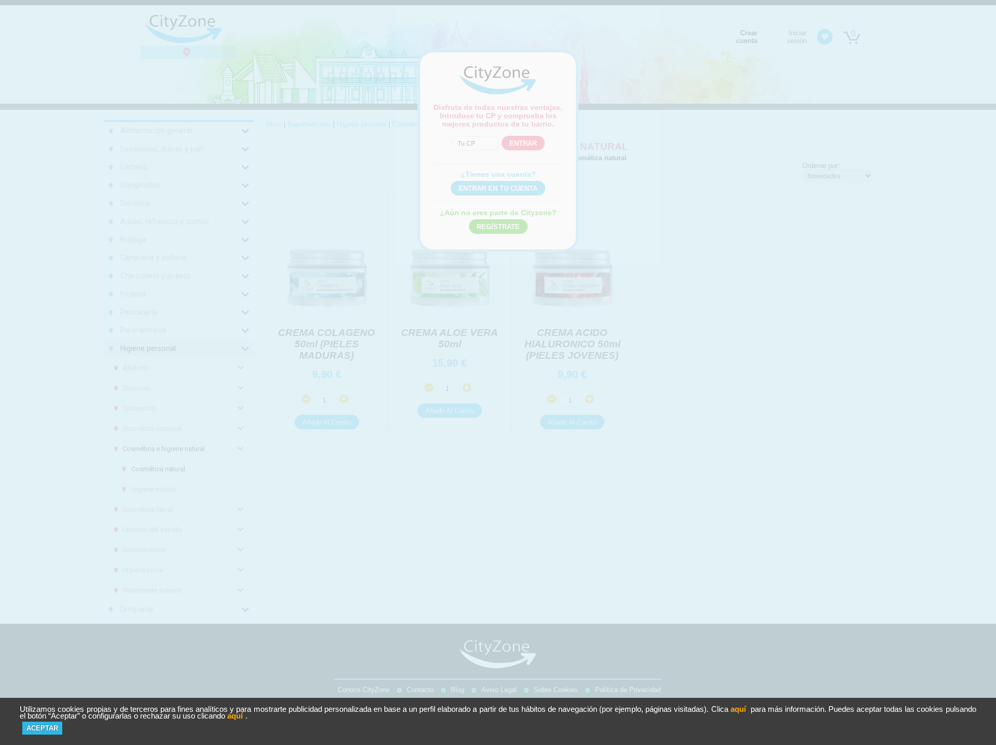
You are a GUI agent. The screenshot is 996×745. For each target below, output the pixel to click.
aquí (738, 709)
